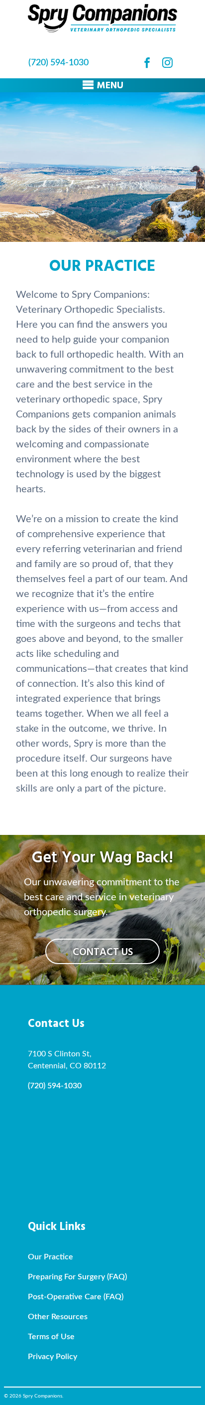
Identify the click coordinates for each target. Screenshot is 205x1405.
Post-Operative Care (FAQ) (75, 1297)
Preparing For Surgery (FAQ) (77, 1277)
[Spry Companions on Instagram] (167, 62)
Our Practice (50, 1257)
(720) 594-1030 (58, 62)
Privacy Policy (52, 1357)
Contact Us (103, 952)
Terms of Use (51, 1337)
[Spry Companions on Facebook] (147, 62)
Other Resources (58, 1317)
